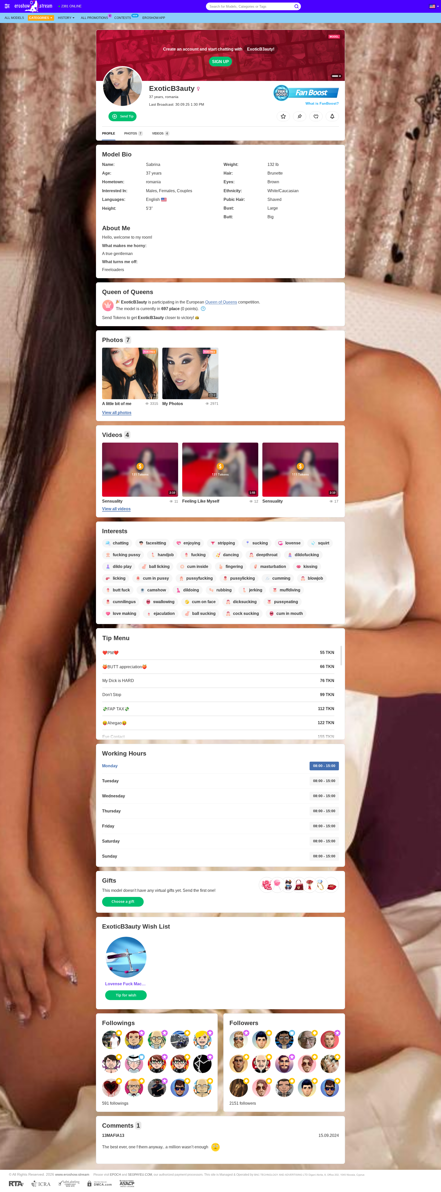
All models (14, 18)
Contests (122, 18)
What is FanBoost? (322, 103)
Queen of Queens (221, 302)
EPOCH (115, 1174)
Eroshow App (153, 18)
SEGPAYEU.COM (140, 1174)
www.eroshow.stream (72, 1174)
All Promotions (94, 18)
